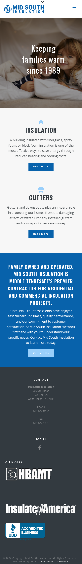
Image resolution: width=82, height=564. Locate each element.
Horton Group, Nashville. (53, 561)
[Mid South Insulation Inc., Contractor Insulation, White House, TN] (25, 532)
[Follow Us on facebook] (39, 448)
